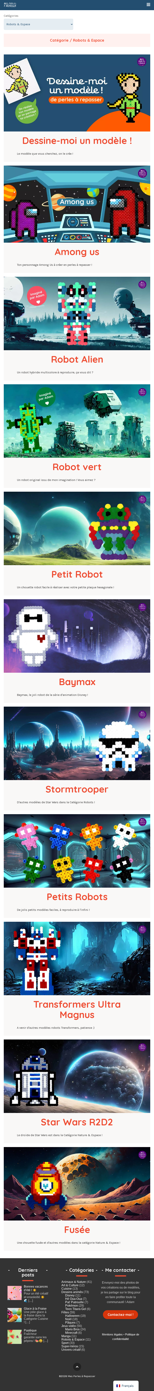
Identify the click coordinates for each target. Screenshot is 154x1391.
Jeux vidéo (68, 1326)
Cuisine (66, 1288)
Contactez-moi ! (120, 1314)
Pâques (70, 1322)
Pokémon (71, 1305)
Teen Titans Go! (75, 1309)
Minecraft (71, 1332)
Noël (68, 1319)
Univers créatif (71, 1349)
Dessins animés (72, 1292)
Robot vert (77, 467)
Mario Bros (72, 1329)
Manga (66, 1336)
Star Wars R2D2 (77, 1122)
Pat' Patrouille (74, 1302)
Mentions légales (112, 1334)
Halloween (72, 1315)
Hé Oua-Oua (73, 1298)
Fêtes (65, 1312)
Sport (65, 1342)
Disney (70, 1295)
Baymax (77, 682)
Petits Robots (77, 897)
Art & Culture (70, 1285)
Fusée (77, 1229)
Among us (77, 252)
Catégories (11, 16)
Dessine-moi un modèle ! (77, 140)
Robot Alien (77, 359)
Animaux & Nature (73, 1281)
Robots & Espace (73, 1339)
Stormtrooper (77, 789)
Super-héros (69, 1346)
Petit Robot (77, 574)
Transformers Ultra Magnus (78, 1009)
